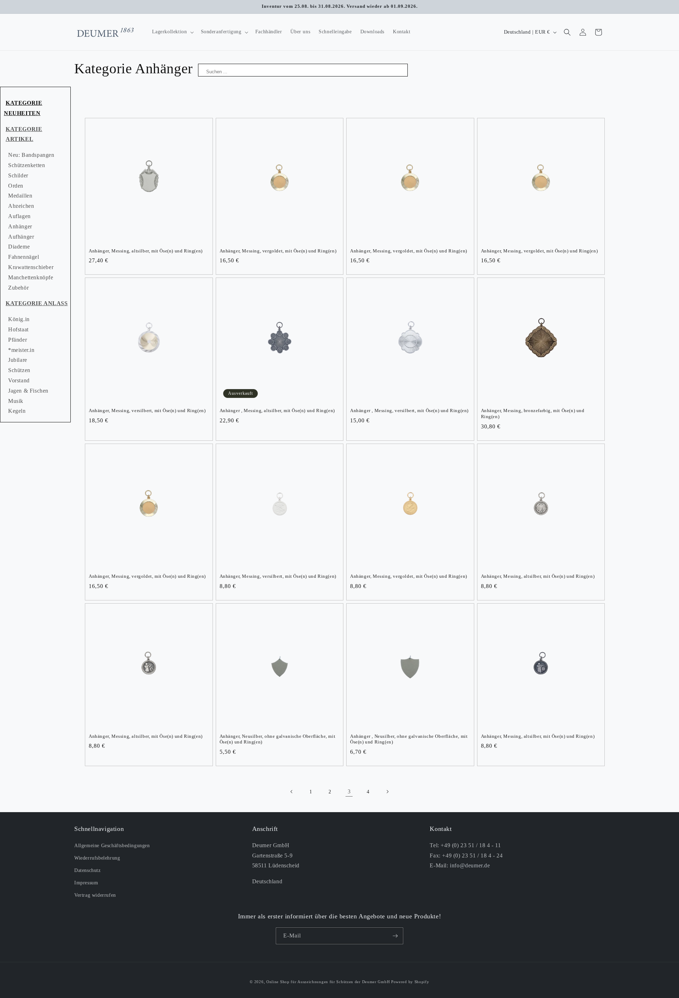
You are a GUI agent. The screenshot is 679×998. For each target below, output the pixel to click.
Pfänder (17, 340)
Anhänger (20, 226)
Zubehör (18, 288)
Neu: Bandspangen (31, 155)
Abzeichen (21, 206)
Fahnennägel (23, 257)
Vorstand (19, 380)
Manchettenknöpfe (30, 277)
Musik (15, 401)
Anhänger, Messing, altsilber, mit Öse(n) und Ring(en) (146, 250)
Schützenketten (26, 165)
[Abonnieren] (395, 936)
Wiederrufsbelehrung (97, 858)
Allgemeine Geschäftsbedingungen (112, 845)
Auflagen (19, 216)
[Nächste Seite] (387, 791)
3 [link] (349, 791)
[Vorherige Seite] (292, 791)
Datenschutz (87, 870)
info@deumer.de (470, 865)
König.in (19, 319)
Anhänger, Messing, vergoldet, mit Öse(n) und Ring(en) (278, 250)
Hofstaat (18, 329)
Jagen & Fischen (28, 391)
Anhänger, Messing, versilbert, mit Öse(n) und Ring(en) (147, 410)
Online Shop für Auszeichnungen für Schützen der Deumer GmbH (328, 982)
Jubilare (17, 360)
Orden (15, 186)
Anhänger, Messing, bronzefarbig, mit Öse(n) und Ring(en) (533, 413)
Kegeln (17, 411)
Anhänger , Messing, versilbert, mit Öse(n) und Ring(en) (409, 410)
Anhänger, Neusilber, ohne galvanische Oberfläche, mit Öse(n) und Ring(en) (278, 739)
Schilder (18, 175)
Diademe (19, 247)
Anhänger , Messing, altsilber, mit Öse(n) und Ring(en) (277, 410)
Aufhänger (21, 237)
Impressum (86, 882)
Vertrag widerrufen (95, 895)
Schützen (19, 370)
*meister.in (21, 350)
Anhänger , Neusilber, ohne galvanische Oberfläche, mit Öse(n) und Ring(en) (409, 739)
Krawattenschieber (30, 267)
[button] (172, 31)
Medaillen (20, 196)
